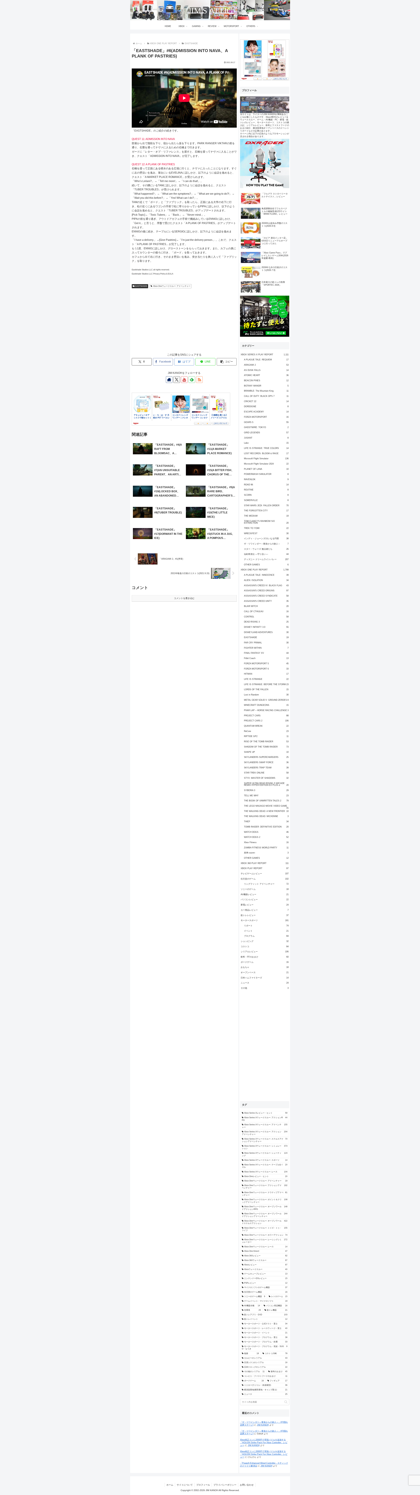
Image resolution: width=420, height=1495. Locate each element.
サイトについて (185, 1485)
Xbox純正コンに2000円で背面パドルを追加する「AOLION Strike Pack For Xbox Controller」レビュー (263, 1442)
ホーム (169, 1485)
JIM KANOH (263, 1425)
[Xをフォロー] (176, 379)
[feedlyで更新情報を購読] (192, 379)
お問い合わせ (247, 1485)
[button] (227, 361)
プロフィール (203, 1485)
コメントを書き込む (184, 598)
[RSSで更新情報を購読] (199, 379)
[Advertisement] (184, 324)
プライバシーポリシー (224, 1485)
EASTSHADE (141, 286)
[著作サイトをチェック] (169, 379)
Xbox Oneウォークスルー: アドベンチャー (171, 286)
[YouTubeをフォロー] (184, 379)
